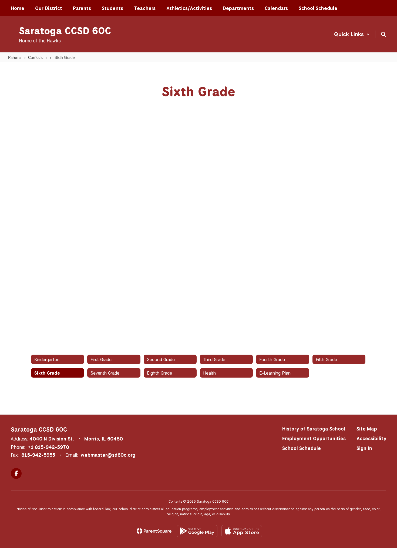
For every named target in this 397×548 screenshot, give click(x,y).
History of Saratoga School (313, 428)
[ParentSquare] (154, 531)
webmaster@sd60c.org (107, 455)
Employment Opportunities (314, 438)
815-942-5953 (38, 455)
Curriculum (37, 57)
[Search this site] (383, 34)
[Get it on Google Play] (197, 531)
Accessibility (371, 438)
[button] (352, 34)
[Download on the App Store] (241, 531)
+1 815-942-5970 (48, 447)
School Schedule (301, 448)
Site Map (366, 428)
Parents (14, 57)
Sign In (364, 448)
